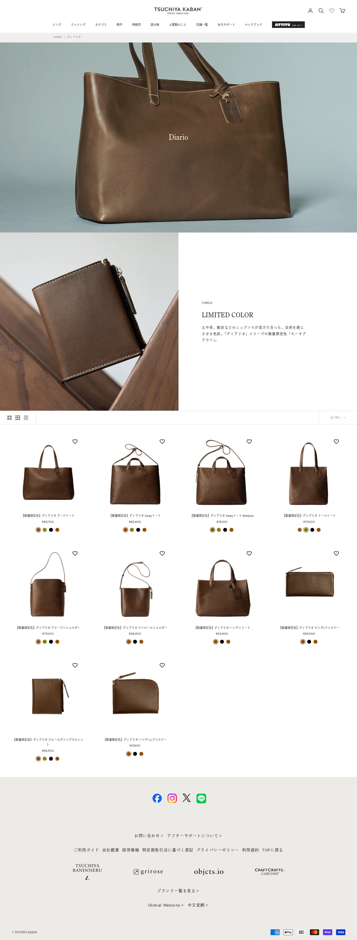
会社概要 (110, 850)
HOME (57, 37)
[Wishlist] (332, 11)
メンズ (56, 25)
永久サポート (226, 25)
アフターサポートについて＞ (195, 835)
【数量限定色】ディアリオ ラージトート (48, 516)
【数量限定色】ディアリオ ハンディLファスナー (135, 740)
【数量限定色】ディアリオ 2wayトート (135, 516)
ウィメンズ (78, 25)
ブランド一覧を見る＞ (178, 890)
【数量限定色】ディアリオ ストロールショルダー (134, 628)
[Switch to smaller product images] (18, 417)
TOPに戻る (272, 850)
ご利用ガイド (86, 850)
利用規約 (250, 850)
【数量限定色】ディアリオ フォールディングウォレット (48, 742)
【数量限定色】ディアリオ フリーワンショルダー (48, 628)
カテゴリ (101, 25)
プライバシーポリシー (217, 850)
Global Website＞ (166, 905)
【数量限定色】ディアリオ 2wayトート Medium (222, 516)
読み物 (155, 25)
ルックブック (253, 25)
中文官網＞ (198, 905)
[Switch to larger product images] (9, 417)
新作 (119, 25)
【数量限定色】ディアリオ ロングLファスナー (309, 628)
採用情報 (130, 850)
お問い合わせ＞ (149, 835)
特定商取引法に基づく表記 (168, 850)
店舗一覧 (202, 25)
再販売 (136, 25)
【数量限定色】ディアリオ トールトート (309, 516)
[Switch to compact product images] (26, 417)
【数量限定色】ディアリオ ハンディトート (222, 628)
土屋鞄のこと (178, 25)
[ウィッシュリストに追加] (75, 441)
